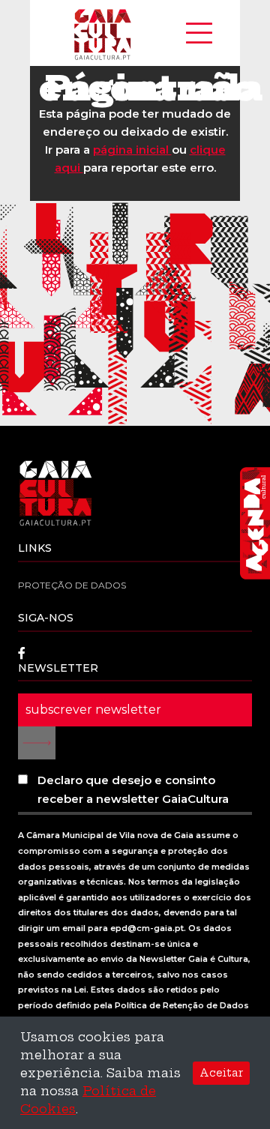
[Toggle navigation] (199, 33)
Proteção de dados (72, 585)
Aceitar (221, 1073)
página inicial (132, 149)
